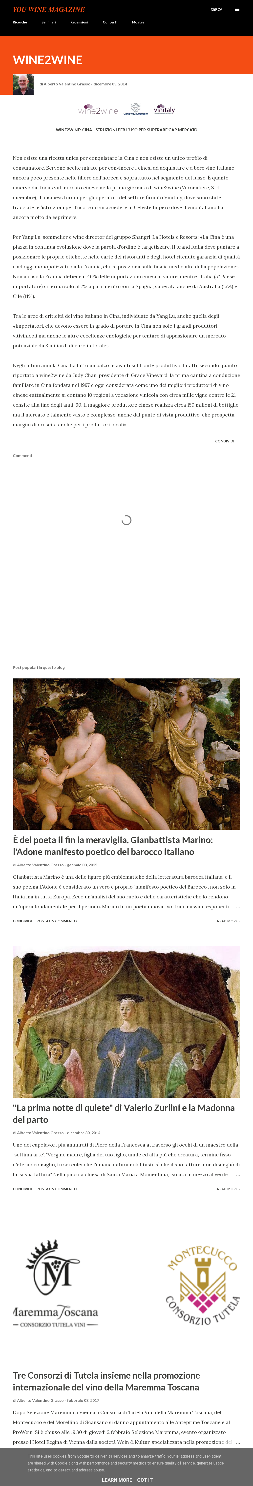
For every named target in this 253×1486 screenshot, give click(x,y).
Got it (145, 1480)
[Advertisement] (126, 622)
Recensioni (79, 22)
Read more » (228, 921)
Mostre (138, 22)
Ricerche (20, 22)
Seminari (49, 22)
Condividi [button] (224, 441)
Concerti (110, 22)
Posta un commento (57, 921)
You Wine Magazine (49, 9)
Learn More (117, 1480)
